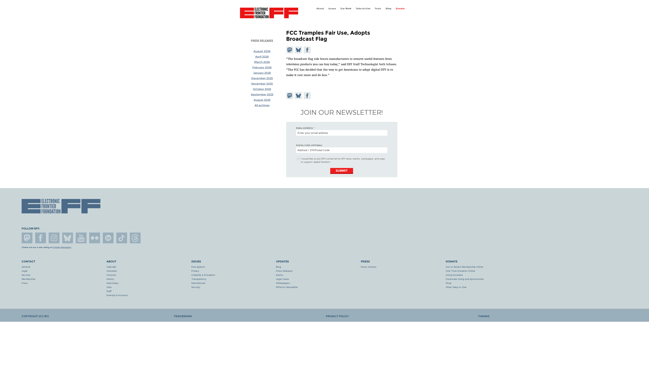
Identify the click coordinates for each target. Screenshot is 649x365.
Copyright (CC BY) (35, 316)
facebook (40, 238)
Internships (112, 283)
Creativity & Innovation (203, 275)
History (110, 279)
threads (135, 238)
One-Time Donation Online (460, 271)
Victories (111, 275)
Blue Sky (67, 238)
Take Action (363, 8)
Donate (400, 8)
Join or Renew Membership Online (464, 266)
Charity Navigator (62, 247)
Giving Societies (454, 275)
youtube (81, 238)
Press (25, 283)
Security (26, 275)
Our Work (346, 8)
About (320, 8)
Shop (389, 8)
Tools (378, 8)
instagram (54, 238)
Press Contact (368, 266)
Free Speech (198, 266)
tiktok (121, 238)
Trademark (183, 316)
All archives (262, 105)
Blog (278, 266)
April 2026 (262, 56)
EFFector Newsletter (287, 287)
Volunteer (111, 271)
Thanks (483, 316)
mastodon (27, 238)
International (198, 283)
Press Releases (262, 40)
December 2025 (262, 78)
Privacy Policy (337, 316)
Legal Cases (282, 279)
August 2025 (262, 100)
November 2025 (262, 83)
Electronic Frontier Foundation (269, 15)
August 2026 (262, 51)
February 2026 (262, 67)
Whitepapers (283, 283)
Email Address (304, 128)
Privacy (195, 271)
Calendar (111, 266)
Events (279, 275)
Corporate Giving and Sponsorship (465, 279)
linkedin (108, 238)
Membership (28, 279)
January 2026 (262, 73)
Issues (332, 8)
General (26, 266)
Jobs (109, 287)
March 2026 (262, 62)
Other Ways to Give (456, 287)
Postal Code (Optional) (309, 145)
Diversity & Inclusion (117, 295)
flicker (94, 238)
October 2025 (262, 89)
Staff (108, 291)
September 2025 (262, 94)
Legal (24, 271)
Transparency (198, 279)
